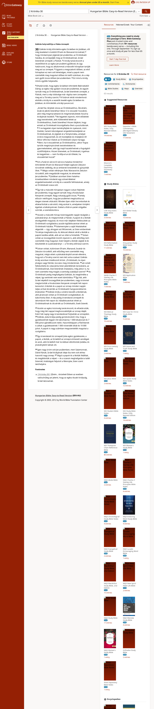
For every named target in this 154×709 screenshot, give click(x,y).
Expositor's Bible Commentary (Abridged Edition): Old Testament (130, 129)
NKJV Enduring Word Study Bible (130, 518)
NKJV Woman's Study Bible (110, 651)
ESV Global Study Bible (130, 212)
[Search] (146, 11)
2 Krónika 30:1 (44, 374)
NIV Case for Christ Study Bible (130, 313)
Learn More (114, 65)
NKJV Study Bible (110, 618)
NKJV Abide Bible (111, 480)
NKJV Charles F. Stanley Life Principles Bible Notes (129, 483)
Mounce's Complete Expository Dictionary (108, 166)
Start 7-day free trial (117, 59)
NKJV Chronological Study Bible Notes (111, 518)
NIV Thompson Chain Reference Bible (110, 447)
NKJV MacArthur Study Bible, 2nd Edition (110, 585)
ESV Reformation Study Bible (110, 244)
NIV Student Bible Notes (111, 412)
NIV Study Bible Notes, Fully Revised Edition (110, 128)
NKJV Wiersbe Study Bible (128, 619)
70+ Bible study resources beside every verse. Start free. (78, 2)
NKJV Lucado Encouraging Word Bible (130, 551)
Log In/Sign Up (142, 2)
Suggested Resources (117, 99)
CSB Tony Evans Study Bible (110, 212)
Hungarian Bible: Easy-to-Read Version (53, 395)
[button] (140, 2)
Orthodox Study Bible (129, 651)
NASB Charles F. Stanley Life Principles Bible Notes (110, 278)
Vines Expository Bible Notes (110, 683)
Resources (109, 24)
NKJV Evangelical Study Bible (110, 550)
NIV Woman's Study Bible (128, 446)
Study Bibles (113, 184)
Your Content (137, 24)
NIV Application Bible (129, 276)
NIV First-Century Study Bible (111, 347)
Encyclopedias (113, 699)
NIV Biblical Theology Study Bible (110, 314)
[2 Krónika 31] (97, 210)
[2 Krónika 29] (29, 210)
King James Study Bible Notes (130, 244)
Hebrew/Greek (122, 24)
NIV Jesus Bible (110, 379)
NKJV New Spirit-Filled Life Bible (129, 584)
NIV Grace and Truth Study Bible (130, 347)
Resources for (116, 74)
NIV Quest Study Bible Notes (129, 380)
